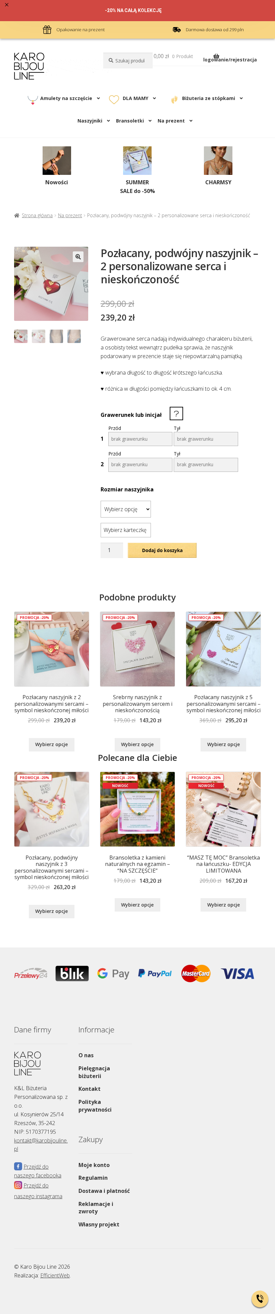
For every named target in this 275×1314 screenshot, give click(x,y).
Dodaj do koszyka (162, 550)
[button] (78, 256)
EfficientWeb (55, 1275)
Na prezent (70, 215)
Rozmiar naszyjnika (127, 489)
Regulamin (93, 1177)
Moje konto (94, 1165)
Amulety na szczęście (66, 98)
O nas (86, 1055)
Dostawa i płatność (104, 1191)
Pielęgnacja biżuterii (94, 1072)
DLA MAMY (135, 98)
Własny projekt (98, 1224)
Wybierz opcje (51, 744)
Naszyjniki (89, 120)
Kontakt (89, 1088)
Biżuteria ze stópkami (208, 98)
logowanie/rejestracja (230, 59)
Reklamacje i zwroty (95, 1207)
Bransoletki (130, 120)
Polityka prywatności (95, 1105)
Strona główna (37, 215)
